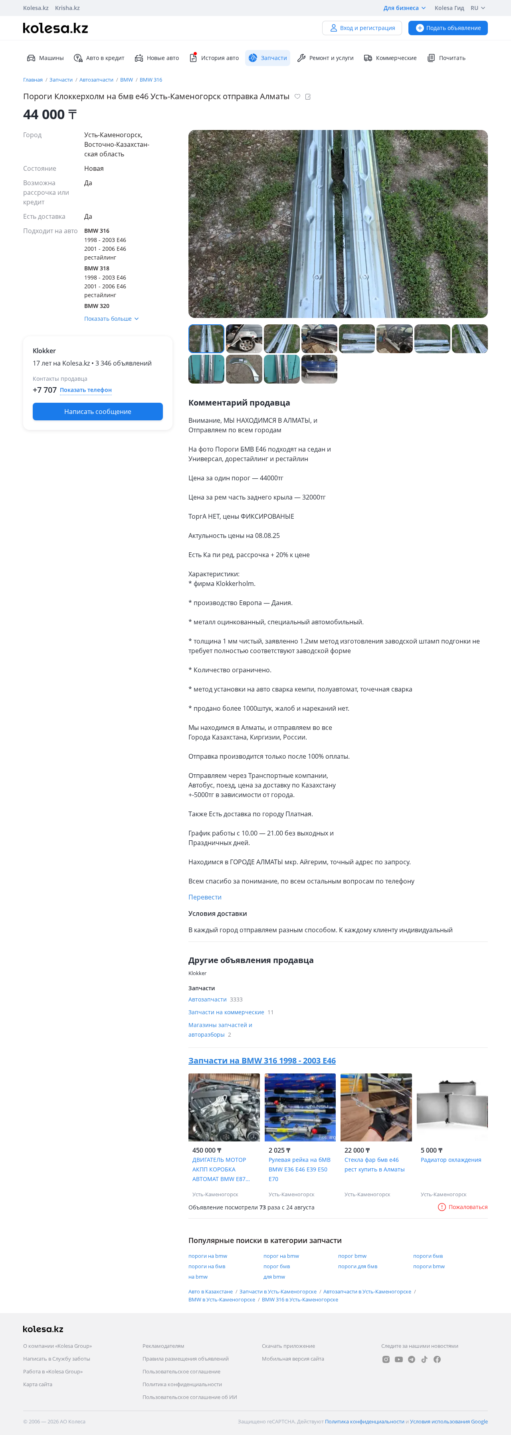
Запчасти (62, 79)
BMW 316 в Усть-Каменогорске (300, 1299)
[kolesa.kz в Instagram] (386, 1359)
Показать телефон (86, 390)
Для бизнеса (401, 8)
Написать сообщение (97, 411)
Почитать (452, 58)
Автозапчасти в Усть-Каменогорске (367, 1291)
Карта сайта (37, 1384)
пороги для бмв (357, 1266)
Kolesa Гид (449, 8)
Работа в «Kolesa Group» (53, 1371)
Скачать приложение (288, 1345)
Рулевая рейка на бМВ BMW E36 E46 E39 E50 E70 (300, 1169)
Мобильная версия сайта (293, 1358)
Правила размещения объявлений (186, 1358)
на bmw (198, 1276)
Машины (51, 58)
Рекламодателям (163, 1345)
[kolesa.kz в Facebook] (437, 1359)
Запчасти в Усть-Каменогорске (279, 1291)
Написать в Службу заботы (56, 1358)
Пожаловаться (468, 1207)
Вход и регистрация (367, 28)
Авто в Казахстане (211, 1291)
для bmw (274, 1276)
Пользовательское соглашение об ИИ (190, 1397)
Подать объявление (453, 28)
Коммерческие (396, 58)
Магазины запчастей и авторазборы (220, 1029)
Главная (33, 79)
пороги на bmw (207, 1255)
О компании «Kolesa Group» (57, 1345)
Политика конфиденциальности (182, 1384)
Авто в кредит (105, 58)
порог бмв (276, 1266)
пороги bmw (429, 1266)
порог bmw (352, 1255)
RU (474, 8)
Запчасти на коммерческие (231, 1012)
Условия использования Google (449, 1421)
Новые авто (163, 58)
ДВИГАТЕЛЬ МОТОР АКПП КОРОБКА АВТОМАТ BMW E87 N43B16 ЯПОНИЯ (219, 1170)
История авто (220, 58)
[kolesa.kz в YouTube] (399, 1359)
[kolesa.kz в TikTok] (424, 1359)
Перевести (205, 897)
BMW (127, 79)
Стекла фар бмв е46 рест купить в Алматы (375, 1164)
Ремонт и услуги (331, 58)
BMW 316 (151, 79)
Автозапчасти (97, 79)
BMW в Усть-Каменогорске (222, 1299)
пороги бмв (428, 1255)
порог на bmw (281, 1255)
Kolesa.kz (36, 8)
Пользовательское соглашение (181, 1371)
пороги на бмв (206, 1266)
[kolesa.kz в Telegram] (411, 1359)
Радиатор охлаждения (451, 1159)
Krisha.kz (67, 8)
